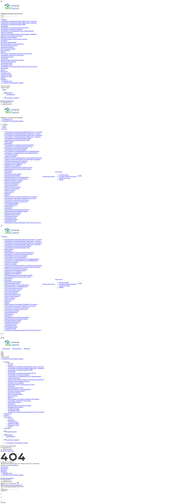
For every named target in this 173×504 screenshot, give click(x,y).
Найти (3, 490)
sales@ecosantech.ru (8, 101)
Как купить (11, 420)
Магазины (4, 470)
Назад (11, 363)
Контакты (4, 471)
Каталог (10, 365)
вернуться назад (6, 465)
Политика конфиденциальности (12, 485)
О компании (4, 467)
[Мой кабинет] (1, 336)
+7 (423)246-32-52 (6, 81)
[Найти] (2, 17)
